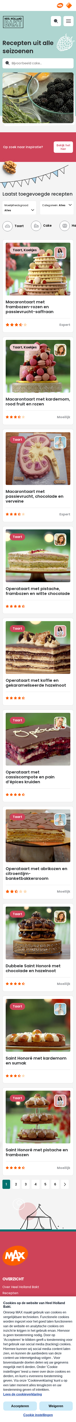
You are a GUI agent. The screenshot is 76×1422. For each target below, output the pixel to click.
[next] (65, 1184)
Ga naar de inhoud (38, 3)
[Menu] (68, 21)
